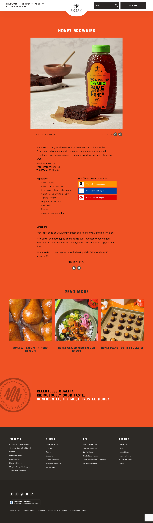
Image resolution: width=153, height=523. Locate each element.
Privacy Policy (29, 510)
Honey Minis (14, 459)
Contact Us (123, 444)
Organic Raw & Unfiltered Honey (20, 450)
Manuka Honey (15, 455)
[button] (19, 4)
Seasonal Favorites (54, 463)
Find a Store (133, 6)
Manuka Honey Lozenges (19, 467)
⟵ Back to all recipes (43, 135)
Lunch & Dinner (52, 460)
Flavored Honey (15, 463)
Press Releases (125, 456)
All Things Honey (16, 7)
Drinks (48, 452)
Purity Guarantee (89, 444)
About (38, 4)
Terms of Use (14, 510)
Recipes (26, 4)
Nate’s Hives (87, 452)
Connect (124, 439)
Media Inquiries (125, 460)
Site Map (41, 510)
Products (11, 4)
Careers (122, 463)
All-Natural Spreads (17, 471)
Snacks (49, 448)
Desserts (49, 456)
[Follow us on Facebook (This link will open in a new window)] (74, 268)
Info (84, 439)
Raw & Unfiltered (89, 448)
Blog (121, 448)
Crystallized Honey (90, 456)
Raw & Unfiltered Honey (19, 444)
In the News (124, 452)
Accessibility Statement (57, 510)
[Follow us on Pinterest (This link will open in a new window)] (78, 268)
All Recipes (50, 467)
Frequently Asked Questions (94, 460)
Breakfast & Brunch (54, 444)
